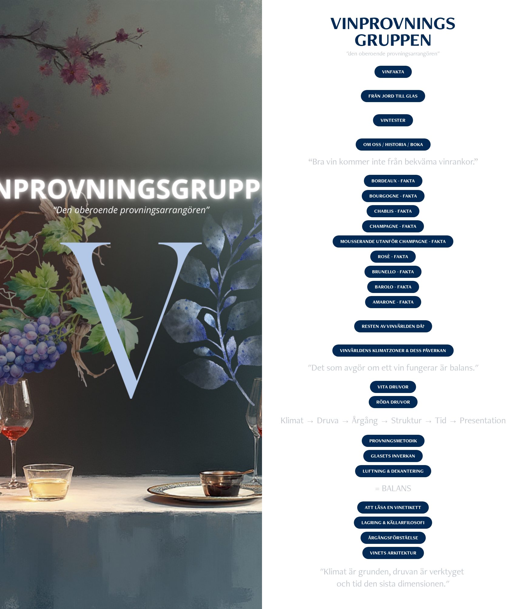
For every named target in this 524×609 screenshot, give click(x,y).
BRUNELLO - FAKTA (393, 271)
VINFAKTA (393, 71)
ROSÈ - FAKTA (393, 256)
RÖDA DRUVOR (393, 402)
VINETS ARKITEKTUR (393, 553)
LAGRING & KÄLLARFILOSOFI (393, 522)
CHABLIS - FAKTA (393, 211)
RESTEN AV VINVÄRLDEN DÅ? (393, 326)
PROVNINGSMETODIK (393, 441)
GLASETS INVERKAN (393, 456)
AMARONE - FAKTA (393, 302)
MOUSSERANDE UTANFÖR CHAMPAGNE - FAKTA (393, 241)
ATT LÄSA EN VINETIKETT (393, 507)
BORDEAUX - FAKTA (393, 181)
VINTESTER (393, 120)
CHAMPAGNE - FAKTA (393, 226)
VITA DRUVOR (393, 387)
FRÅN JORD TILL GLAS (393, 96)
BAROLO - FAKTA (393, 287)
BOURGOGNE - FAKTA (393, 196)
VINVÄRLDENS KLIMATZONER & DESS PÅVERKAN (393, 350)
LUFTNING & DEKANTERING (393, 471)
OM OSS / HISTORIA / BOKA (393, 144)
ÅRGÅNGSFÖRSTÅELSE (393, 537)
